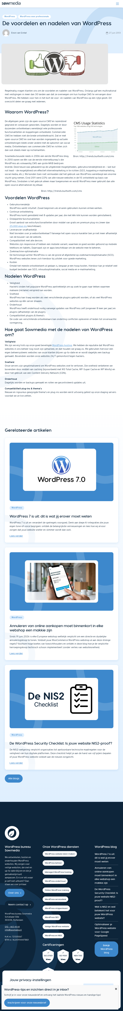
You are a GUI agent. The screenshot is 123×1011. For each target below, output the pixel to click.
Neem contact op (18, 904)
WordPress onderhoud (55, 881)
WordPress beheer (53, 863)
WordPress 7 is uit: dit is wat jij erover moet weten (105, 857)
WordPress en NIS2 (53, 935)
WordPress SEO (52, 917)
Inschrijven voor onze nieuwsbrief (27, 1002)
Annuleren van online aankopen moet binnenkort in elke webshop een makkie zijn (106, 875)
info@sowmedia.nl (13, 930)
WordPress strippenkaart (56, 908)
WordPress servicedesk (55, 899)
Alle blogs (13, 778)
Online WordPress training (57, 890)
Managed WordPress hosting (58, 872)
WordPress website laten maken (60, 854)
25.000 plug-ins (18, 226)
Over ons (13, 892)
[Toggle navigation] (117, 4)
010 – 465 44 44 (12, 927)
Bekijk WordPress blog (106, 949)
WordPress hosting (62, 345)
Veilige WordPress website (57, 926)
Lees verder (16, 536)
